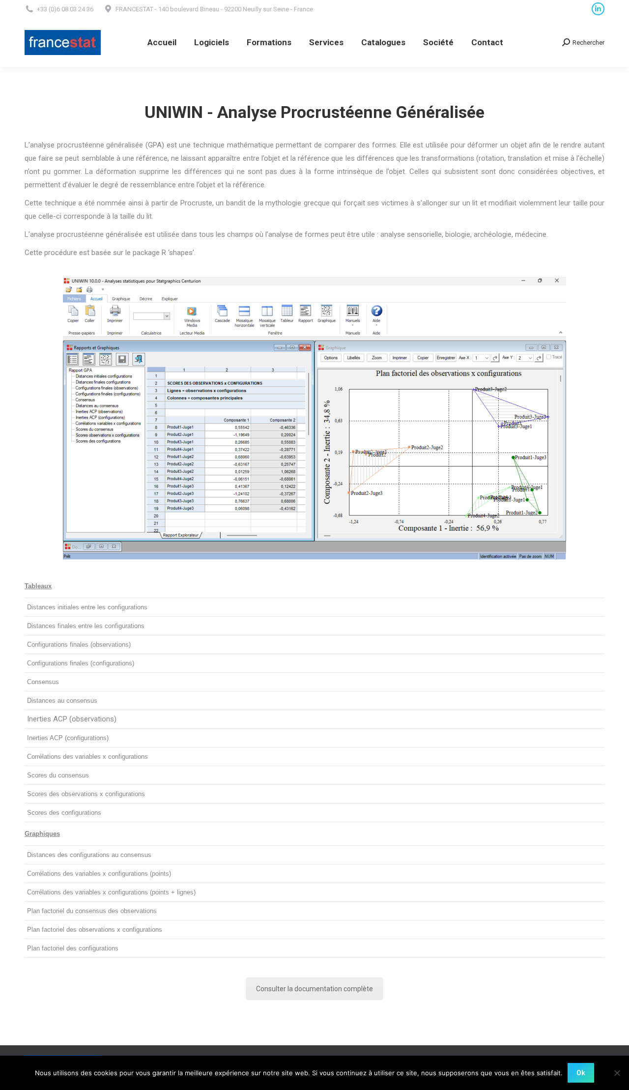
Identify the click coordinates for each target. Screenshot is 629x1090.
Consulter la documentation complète (314, 989)
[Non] (617, 1073)
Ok (580, 1073)
